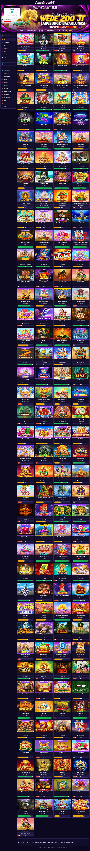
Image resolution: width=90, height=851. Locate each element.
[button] (25, 42)
